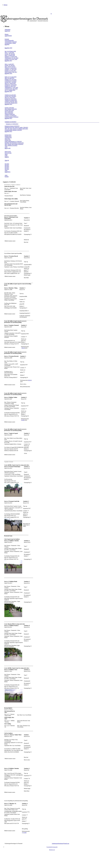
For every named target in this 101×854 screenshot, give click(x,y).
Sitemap (5, 4)
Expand (6, 33)
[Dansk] (1, 7)
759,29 (23, 348)
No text (2, 2)
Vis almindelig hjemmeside (52, 847)
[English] (3, 7)
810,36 (29, 380)
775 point (24, 832)
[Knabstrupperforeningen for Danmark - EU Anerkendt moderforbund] (24, 22)
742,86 (22, 420)
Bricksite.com (52, 849)
